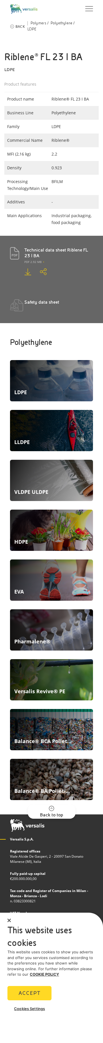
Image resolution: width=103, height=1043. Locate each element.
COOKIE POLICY (44, 974)
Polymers (39, 23)
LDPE (32, 29)
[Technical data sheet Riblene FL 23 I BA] (23, 271)
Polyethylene (61, 23)
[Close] (9, 920)
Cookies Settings (29, 1008)
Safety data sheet (41, 302)
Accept (29, 993)
